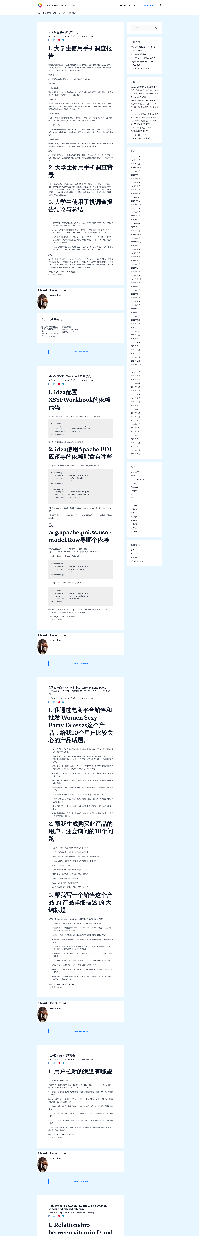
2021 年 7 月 (135, 342)
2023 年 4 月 (135, 264)
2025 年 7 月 (135, 175)
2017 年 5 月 (135, 450)
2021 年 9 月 (135, 335)
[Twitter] (54, 40)
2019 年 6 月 (135, 402)
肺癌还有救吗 (68, 326)
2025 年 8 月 (135, 171)
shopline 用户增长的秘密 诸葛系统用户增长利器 (144, 107)
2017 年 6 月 (135, 446)
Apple (133, 476)
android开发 (136, 472)
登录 (132, 550)
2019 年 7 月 (135, 398)
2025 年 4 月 (135, 182)
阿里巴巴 (134, 532)
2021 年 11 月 (135, 327)
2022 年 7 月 (135, 298)
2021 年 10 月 (136, 331)
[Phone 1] (134, 5)
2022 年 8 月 (135, 294)
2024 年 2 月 (135, 227)
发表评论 (44, 334)
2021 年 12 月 (136, 324)
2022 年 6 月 (135, 301)
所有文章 (63, 5)
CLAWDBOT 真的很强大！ (141, 69)
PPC (132, 498)
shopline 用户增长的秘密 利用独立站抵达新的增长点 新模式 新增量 (144, 93)
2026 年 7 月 (135, 156)
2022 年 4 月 (135, 309)
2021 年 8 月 (135, 339)
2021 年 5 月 (135, 350)
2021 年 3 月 (135, 357)
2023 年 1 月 (135, 275)
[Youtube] (121, 5)
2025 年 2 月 (135, 190)
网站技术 (134, 520)
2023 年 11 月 (136, 238)
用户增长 (134, 517)
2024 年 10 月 (136, 205)
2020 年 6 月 (136, 380)
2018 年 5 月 (135, 420)
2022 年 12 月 (136, 279)
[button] (148, 5)
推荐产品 (134, 509)
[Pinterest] (59, 40)
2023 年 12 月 (136, 234)
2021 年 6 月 (135, 346)
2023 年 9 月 (135, 246)
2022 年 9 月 (135, 290)
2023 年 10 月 (136, 242)
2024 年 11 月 (136, 201)
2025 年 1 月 (135, 194)
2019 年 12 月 (136, 387)
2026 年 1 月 (135, 164)
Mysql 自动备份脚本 (138, 54)
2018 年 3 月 (135, 424)
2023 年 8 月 (135, 249)
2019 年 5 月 (135, 406)
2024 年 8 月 (136, 208)
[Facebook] (125, 5)
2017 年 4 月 (135, 454)
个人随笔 (134, 506)
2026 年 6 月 (135, 160)
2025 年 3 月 (135, 186)
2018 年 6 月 (135, 417)
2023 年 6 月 (135, 257)
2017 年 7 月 (135, 443)
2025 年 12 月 (136, 168)
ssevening (135, 128)
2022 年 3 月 (135, 313)
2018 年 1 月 (135, 428)
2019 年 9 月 (135, 394)
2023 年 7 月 (135, 253)
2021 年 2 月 (135, 361)
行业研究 (134, 524)
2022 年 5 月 (135, 305)
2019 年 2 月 (135, 409)
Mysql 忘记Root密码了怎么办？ (143, 58)
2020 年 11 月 (136, 368)
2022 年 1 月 (135, 320)
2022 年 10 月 (136, 287)
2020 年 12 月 (136, 365)
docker (134, 483)
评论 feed (134, 557)
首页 (48, 5)
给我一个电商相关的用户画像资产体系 (49, 328)
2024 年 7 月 (135, 212)
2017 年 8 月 (135, 439)
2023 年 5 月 (135, 260)
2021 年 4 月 (135, 353)
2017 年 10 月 (136, 432)
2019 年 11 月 (135, 391)
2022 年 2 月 (135, 316)
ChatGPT (55, 5)
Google (134, 491)
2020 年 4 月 (136, 383)
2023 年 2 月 (135, 272)
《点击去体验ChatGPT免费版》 (65, 272)
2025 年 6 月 (135, 179)
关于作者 (72, 5)
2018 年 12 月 (136, 413)
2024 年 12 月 (136, 197)
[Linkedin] (63, 40)
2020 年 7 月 (135, 376)
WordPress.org (137, 561)
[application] (67, 5)
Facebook (135, 487)
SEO (132, 502)
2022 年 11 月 (136, 283)
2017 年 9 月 (135, 435)
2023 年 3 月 (135, 268)
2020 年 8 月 (136, 372)
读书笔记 (134, 528)
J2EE (133, 494)
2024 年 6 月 (136, 216)
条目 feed (134, 554)
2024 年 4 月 (136, 223)
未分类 (133, 513)
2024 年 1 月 (135, 231)
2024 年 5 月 (135, 220)
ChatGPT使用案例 (138, 480)
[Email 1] (129, 5)
